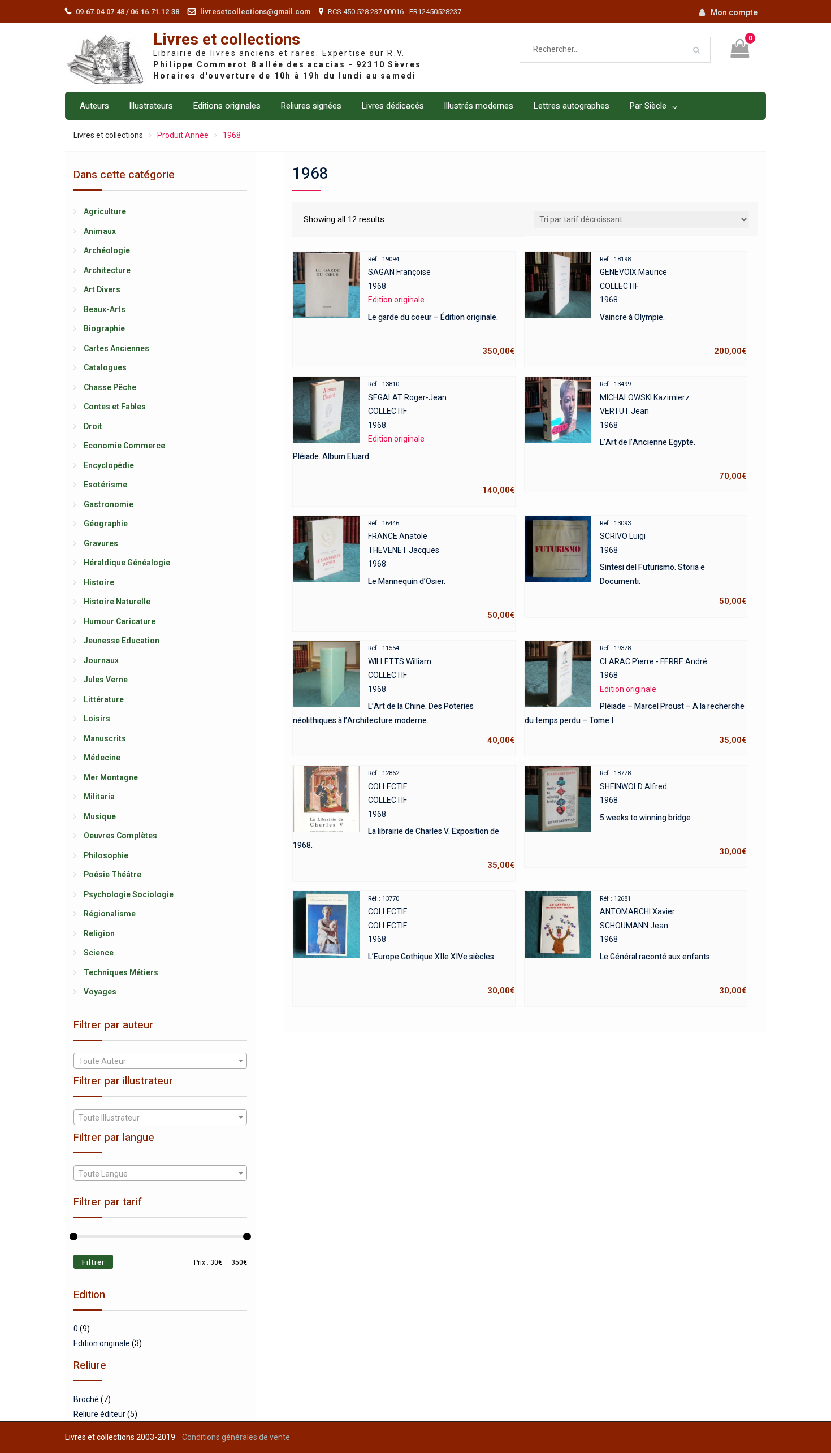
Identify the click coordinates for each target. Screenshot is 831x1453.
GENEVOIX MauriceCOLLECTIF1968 (673, 306)
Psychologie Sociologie (129, 894)
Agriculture (105, 211)
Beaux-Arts (104, 309)
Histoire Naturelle (117, 601)
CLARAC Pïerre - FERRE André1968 (636, 695)
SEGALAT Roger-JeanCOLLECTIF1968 (404, 437)
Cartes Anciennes (116, 348)
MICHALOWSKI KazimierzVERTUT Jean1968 (673, 430)
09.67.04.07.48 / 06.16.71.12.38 (127, 11)
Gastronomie (108, 504)
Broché (86, 1399)
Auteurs (94, 106)
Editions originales (227, 106)
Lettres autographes (571, 106)
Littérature (104, 699)
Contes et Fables (115, 406)
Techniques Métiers (121, 972)
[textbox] (160, 1061)
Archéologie (107, 250)
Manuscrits (105, 738)
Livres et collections (226, 39)
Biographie (104, 328)
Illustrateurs (151, 106)
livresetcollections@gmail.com (255, 11)
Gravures (101, 543)
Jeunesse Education (121, 640)
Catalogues (105, 367)
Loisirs (97, 718)
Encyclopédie (109, 465)
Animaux (100, 231)
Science (99, 952)
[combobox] (160, 1061)
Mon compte (734, 12)
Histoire (99, 582)
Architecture (107, 270)
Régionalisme (110, 913)
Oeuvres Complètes (120, 835)
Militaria (99, 796)
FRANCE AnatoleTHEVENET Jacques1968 (441, 570)
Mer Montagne (111, 777)
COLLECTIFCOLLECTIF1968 (404, 819)
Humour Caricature (119, 621)
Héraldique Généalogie (127, 562)
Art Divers (102, 289)
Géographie (106, 523)
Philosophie (106, 855)
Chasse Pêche (110, 387)
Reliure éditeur (99, 1414)
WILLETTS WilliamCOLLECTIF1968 (404, 695)
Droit (93, 426)
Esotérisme (105, 484)
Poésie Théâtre (112, 874)
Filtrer (93, 1262)
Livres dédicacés (392, 106)
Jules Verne (106, 679)
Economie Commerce (124, 445)
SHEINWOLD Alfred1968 (673, 813)
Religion (99, 933)
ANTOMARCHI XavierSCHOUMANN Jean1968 (673, 945)
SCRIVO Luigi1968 (673, 563)
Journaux (101, 660)
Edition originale (101, 1343)
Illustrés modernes (478, 106)
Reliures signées (310, 106)
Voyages (100, 991)
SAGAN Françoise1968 (441, 306)
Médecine (102, 757)
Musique (100, 816)
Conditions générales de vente (236, 1437)
